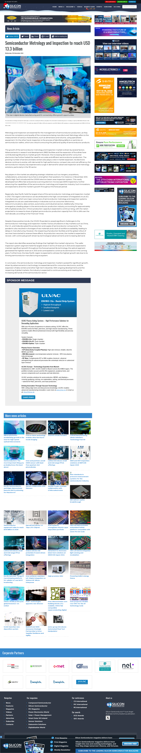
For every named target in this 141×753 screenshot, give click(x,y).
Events (99, 6)
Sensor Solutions (35, 721)
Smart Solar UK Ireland (37, 718)
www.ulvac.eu (61, 390)
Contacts (9, 724)
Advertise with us (122, 1)
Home (54, 6)
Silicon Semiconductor (37, 706)
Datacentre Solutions (37, 724)
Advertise (10, 718)
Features (9, 706)
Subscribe (108, 6)
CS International (80, 701)
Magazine (70, 6)
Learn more (28, 397)
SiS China (117, 6)
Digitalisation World (36, 727)
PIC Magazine (34, 709)
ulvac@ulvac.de (29, 392)
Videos (79, 6)
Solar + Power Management (39, 715)
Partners (9, 715)
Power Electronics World (38, 712)
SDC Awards (79, 719)
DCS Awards (79, 715)
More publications (110, 1)
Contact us (132, 1)
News (61, 6)
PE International (80, 707)
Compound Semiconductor (39, 703)
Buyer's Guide (89, 6)
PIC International (80, 704)
